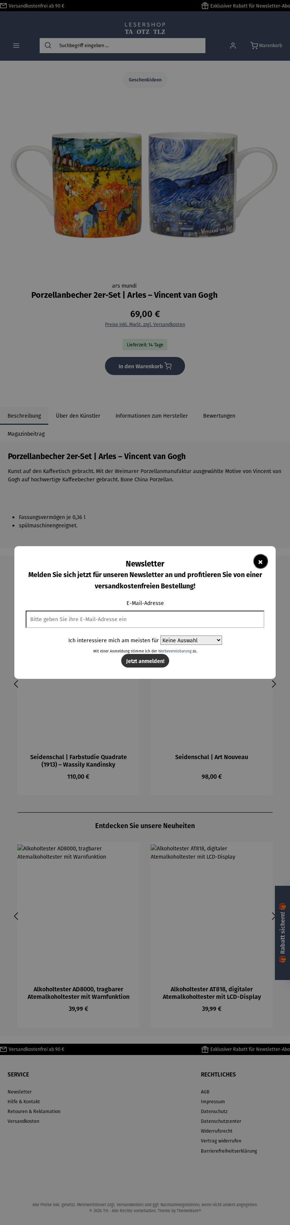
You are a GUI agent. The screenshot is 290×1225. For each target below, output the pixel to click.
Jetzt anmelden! (145, 661)
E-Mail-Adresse (145, 603)
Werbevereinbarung (174, 651)
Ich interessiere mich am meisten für (113, 640)
